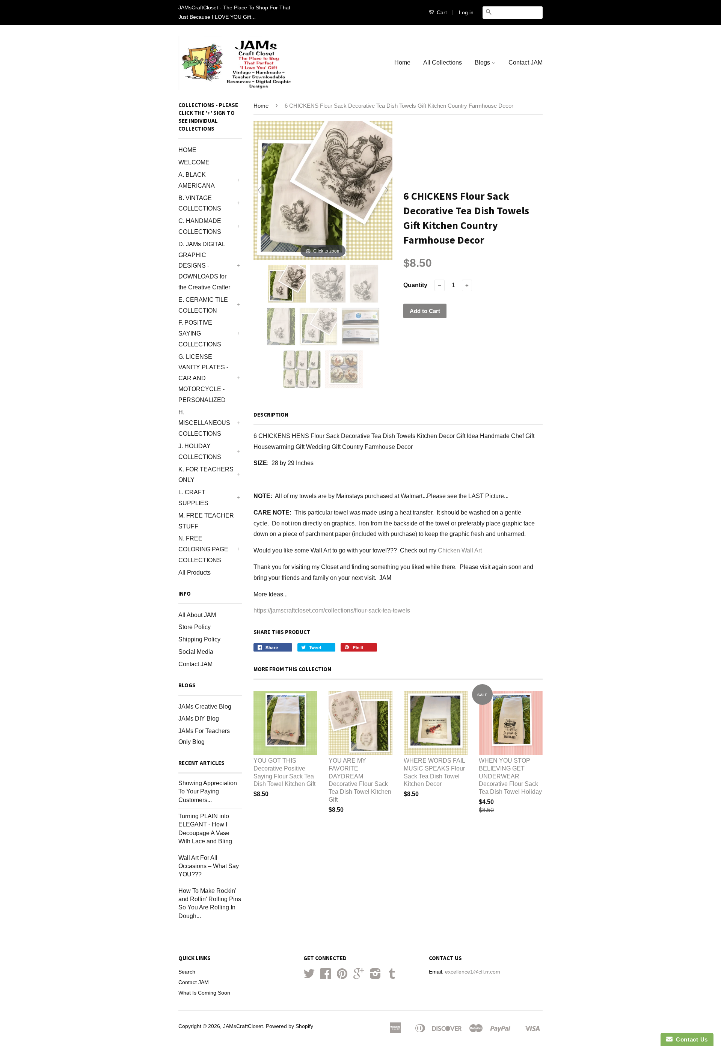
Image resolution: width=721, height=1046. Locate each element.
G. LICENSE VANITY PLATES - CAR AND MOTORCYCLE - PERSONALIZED (203, 378)
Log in (466, 12)
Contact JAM (525, 62)
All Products (194, 572)
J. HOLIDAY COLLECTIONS (199, 451)
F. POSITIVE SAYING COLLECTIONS (199, 333)
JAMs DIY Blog (198, 718)
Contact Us (690, 1039)
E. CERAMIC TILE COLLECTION (203, 305)
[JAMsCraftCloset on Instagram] (375, 976)
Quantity (415, 285)
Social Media (195, 652)
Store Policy (194, 627)
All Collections (442, 62)
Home (402, 62)
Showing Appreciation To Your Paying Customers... (207, 791)
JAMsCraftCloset (243, 1026)
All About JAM (197, 615)
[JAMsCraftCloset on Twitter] (309, 976)
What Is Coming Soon (204, 993)
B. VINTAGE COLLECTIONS (199, 203)
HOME (187, 150)
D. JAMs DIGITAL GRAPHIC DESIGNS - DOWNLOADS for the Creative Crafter (204, 265)
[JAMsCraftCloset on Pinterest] (342, 976)
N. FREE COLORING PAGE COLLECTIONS (203, 549)
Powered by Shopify (289, 1026)
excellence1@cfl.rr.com (472, 972)
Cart (441, 12)
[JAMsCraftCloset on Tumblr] (392, 976)
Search (186, 972)
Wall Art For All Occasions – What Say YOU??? (208, 866)
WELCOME (194, 162)
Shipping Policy (199, 639)
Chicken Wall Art (460, 550)
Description (270, 414)
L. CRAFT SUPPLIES (193, 497)
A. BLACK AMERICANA (196, 180)
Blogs (483, 62)
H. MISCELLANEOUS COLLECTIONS (204, 423)
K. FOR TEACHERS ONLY (206, 474)
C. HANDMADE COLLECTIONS (199, 226)
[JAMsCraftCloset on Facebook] (325, 976)
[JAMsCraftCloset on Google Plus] (358, 976)
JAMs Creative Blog (204, 706)
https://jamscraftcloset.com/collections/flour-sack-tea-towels (331, 610)
